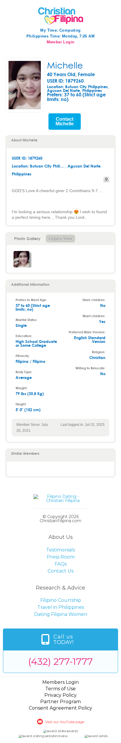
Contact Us (60, 571)
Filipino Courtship (60, 600)
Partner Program (60, 701)
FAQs (61, 564)
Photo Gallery (27, 238)
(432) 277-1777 (60, 661)
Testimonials (60, 550)
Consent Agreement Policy (60, 708)
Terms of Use (60, 688)
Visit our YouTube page (64, 722)
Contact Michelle (65, 121)
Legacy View (60, 238)
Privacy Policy (60, 695)
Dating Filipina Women (60, 614)
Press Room (61, 557)
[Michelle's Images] (21, 259)
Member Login (61, 42)
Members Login (60, 682)
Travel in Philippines (60, 607)
